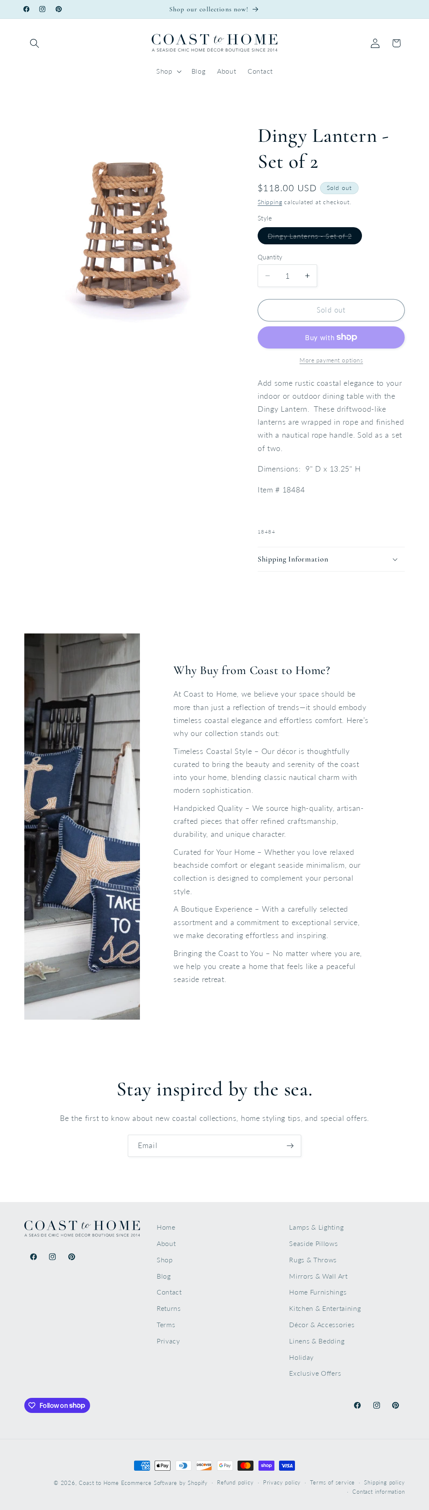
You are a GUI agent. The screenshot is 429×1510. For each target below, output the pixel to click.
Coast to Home (99, 1483)
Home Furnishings (317, 1292)
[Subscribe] (290, 1146)
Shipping (270, 201)
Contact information (378, 1492)
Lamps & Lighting (316, 1227)
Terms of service (332, 1482)
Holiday (301, 1357)
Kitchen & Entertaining (325, 1308)
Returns (169, 1308)
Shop (165, 1260)
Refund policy (235, 1482)
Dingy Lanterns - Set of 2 (315, 237)
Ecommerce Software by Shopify (164, 1483)
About (166, 1243)
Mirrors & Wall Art (318, 1276)
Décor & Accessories (321, 1324)
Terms (166, 1324)
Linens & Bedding (316, 1341)
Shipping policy (384, 1482)
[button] (35, 43)
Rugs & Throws (313, 1260)
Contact (169, 1292)
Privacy (168, 1341)
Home (166, 1227)
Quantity (270, 257)
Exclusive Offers (315, 1373)
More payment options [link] (331, 360)
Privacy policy (282, 1482)
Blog (164, 1276)
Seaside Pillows (313, 1243)
